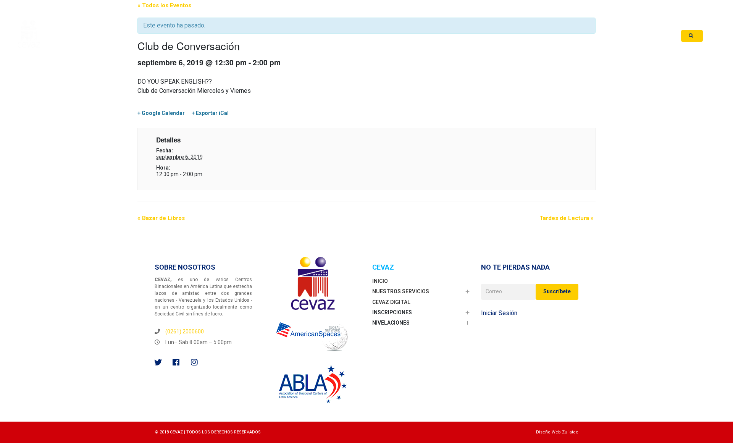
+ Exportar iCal (210, 113)
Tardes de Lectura (566, 218)
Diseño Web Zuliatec (557, 432)
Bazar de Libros (161, 218)
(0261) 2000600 (184, 331)
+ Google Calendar (161, 113)
